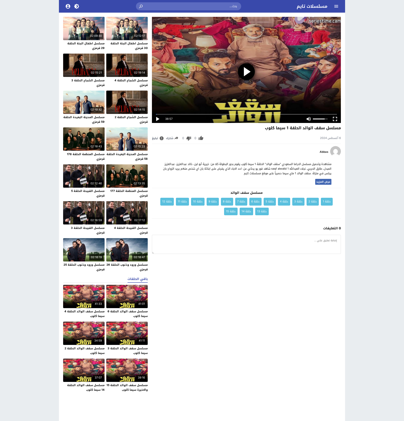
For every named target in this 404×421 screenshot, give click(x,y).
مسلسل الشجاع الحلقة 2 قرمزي (131, 119)
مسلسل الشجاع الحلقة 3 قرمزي (88, 83)
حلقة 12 (167, 201)
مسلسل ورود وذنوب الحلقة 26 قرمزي (127, 267)
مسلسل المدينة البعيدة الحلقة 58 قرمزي (127, 156)
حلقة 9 (213, 201)
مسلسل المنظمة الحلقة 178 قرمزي (86, 156)
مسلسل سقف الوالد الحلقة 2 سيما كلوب (85, 351)
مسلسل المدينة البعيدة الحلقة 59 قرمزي (84, 119)
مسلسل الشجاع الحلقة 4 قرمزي (131, 83)
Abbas (324, 152)
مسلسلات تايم (312, 6)
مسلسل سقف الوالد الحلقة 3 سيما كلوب (128, 351)
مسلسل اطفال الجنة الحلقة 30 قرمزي (129, 46)
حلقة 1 (327, 201)
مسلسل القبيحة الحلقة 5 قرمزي (88, 193)
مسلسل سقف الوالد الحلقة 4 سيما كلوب (84, 314)
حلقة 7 (241, 201)
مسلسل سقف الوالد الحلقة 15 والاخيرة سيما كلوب (127, 387)
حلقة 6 (255, 201)
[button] (141, 6)
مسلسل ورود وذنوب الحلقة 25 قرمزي (84, 267)
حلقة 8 (227, 201)
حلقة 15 (231, 211)
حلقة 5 (270, 201)
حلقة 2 (312, 201)
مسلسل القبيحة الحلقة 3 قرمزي (88, 230)
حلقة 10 (198, 201)
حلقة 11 (182, 201)
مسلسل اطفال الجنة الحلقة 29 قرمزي (86, 46)
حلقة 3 (298, 201)
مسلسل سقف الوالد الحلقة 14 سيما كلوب (86, 387)
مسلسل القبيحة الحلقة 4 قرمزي (131, 230)
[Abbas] (335, 155)
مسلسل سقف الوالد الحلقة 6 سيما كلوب (128, 314)
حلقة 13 (262, 211)
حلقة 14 (246, 211)
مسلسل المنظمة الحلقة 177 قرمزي (129, 193)
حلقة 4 (284, 201)
